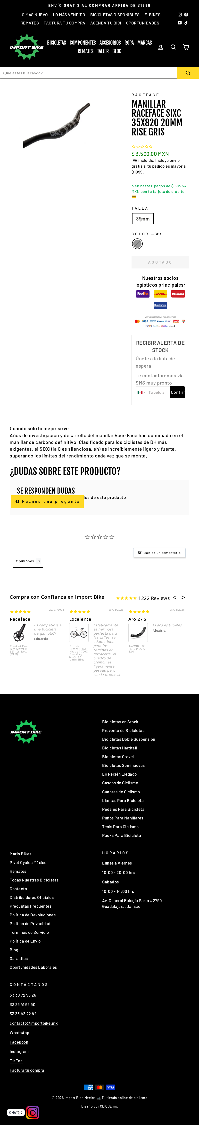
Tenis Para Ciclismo (120, 826)
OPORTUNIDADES (142, 22)
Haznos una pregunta (50, 501)
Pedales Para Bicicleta (123, 809)
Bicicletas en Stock (120, 721)
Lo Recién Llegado (119, 773)
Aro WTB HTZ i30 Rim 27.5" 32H (137, 649)
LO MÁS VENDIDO (69, 14)
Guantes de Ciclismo (121, 791)
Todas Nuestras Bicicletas (34, 879)
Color (146, 233)
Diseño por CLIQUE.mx (99, 1106)
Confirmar (178, 392)
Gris (137, 244)
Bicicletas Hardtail (119, 747)
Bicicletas (56, 43)
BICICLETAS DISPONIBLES (115, 14)
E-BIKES (153, 14)
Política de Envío (25, 940)
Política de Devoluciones (33, 914)
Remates (85, 51)
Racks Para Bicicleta (121, 835)
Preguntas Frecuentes (30, 906)
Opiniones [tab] (25, 561)
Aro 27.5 (137, 619)
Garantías (19, 958)
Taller (103, 51)
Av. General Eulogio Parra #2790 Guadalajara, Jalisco (132, 903)
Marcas (144, 43)
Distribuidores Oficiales (32, 897)
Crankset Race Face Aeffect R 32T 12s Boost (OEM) (19, 650)
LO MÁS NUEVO (33, 14)
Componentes (83, 43)
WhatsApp (19, 1032)
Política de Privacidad (30, 923)
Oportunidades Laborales (33, 967)
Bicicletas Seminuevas (123, 765)
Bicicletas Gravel (118, 756)
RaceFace (146, 94)
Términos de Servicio (29, 932)
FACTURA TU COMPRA (64, 22)
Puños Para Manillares (122, 817)
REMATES (30, 22)
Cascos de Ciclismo (120, 782)
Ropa (129, 43)
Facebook (19, 1041)
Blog (116, 51)
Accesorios (110, 43)
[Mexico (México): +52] (141, 392)
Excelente (80, 619)
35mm (143, 218)
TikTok (16, 1060)
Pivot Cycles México (28, 862)
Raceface (20, 619)
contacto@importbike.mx (34, 1023)
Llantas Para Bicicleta (123, 800)
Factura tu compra (27, 1070)
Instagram (19, 1051)
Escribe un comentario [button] (162, 553)
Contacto (18, 888)
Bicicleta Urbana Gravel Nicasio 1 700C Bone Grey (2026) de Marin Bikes (78, 653)
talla (140, 208)
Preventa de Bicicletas (123, 730)
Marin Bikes (21, 853)
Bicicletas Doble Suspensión (128, 739)
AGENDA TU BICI (105, 22)
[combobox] (88, 73)
